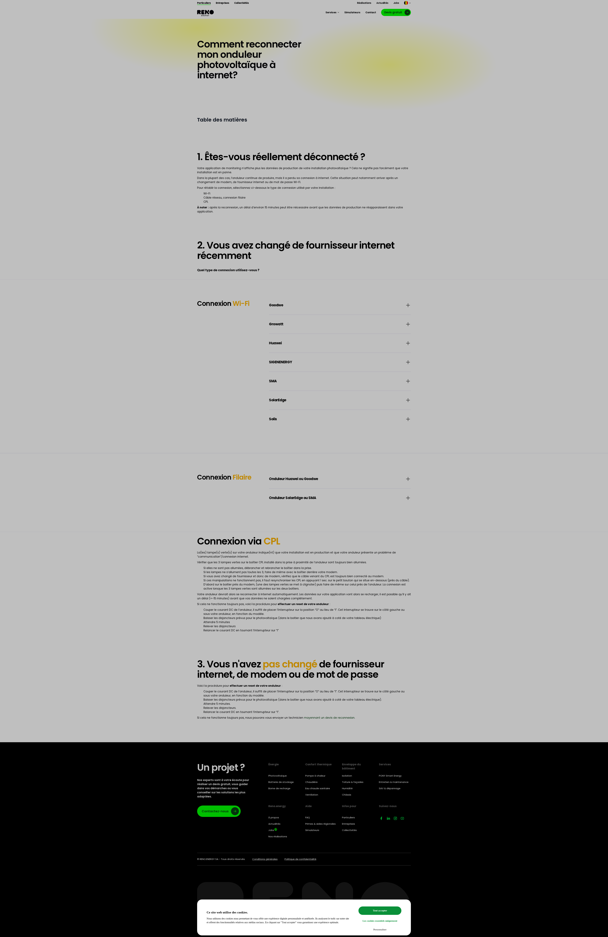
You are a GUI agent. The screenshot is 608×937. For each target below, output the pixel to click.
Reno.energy (277, 806)
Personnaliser (379, 929)
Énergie (273, 764)
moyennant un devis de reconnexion (329, 718)
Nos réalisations (277, 836)
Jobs (272, 830)
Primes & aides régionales (320, 823)
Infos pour (349, 806)
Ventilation (311, 794)
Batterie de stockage (281, 782)
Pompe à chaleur (315, 775)
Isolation (347, 775)
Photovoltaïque (277, 775)
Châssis (346, 794)
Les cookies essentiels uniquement (380, 921)
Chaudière (311, 782)
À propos (273, 817)
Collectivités (349, 830)
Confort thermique (318, 764)
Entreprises (348, 823)
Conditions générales (265, 859)
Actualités (274, 823)
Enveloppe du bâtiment (351, 766)
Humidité (347, 788)
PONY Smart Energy (390, 775)
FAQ (307, 817)
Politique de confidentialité (300, 859)
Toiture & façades (352, 782)
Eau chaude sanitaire (317, 788)
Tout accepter (380, 910)
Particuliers (348, 817)
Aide (308, 806)
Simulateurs (312, 830)
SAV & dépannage (389, 788)
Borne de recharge (279, 788)
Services (385, 764)
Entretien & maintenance (393, 782)
